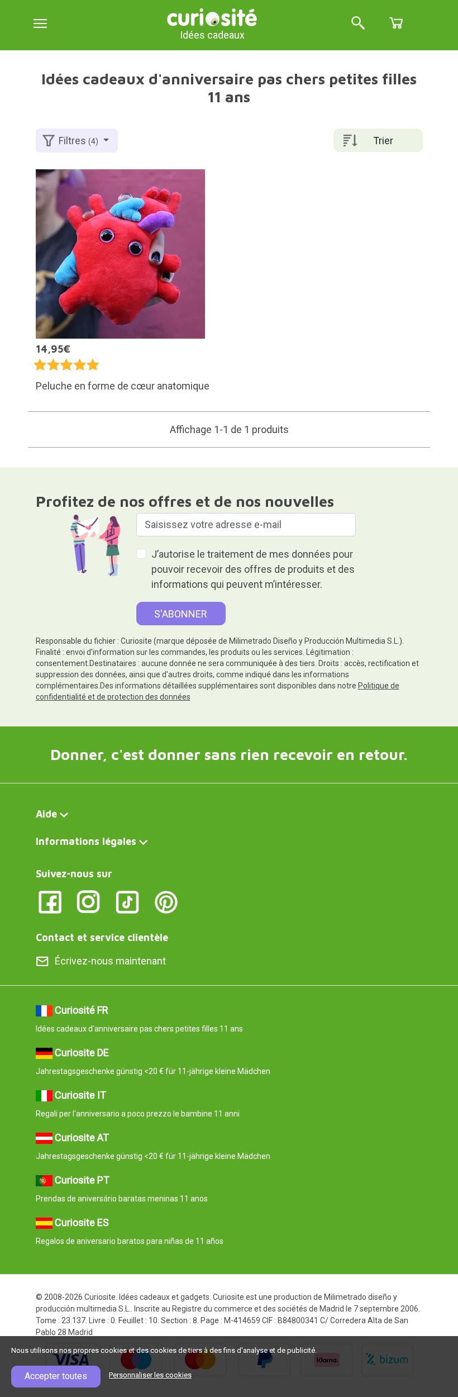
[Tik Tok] (127, 901)
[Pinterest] (166, 901)
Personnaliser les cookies (150, 1375)
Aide (46, 814)
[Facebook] (50, 901)
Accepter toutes (56, 1376)
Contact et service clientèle (102, 937)
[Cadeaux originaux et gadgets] (212, 16)
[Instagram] (88, 901)
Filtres (78, 140)
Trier (383, 140)
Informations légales (86, 841)
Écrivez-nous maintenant (110, 961)
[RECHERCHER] (358, 24)
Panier (396, 23)
